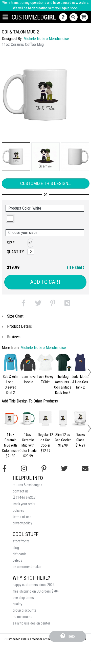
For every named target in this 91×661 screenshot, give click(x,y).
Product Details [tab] (19, 326)
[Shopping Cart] (85, 17)
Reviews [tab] (13, 336)
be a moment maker (27, 567)
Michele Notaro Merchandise (46, 38)
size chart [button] (75, 267)
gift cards (20, 554)
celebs (17, 560)
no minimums (22, 617)
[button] (16, 157)
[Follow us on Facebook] (5, 468)
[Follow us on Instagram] (24, 468)
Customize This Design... (45, 183)
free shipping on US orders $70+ (36, 591)
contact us (21, 491)
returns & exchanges (27, 485)
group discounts (24, 610)
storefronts (21, 541)
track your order (24, 504)
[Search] (75, 17)
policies (18, 510)
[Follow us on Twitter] (64, 468)
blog (16, 548)
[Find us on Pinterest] (44, 468)
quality (17, 604)
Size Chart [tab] (15, 316)
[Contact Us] (64, 17)
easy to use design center (31, 623)
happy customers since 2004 (33, 585)
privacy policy (22, 523)
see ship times (23, 598)
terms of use (22, 517)
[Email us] (85, 468)
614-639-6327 (25, 497)
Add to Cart (45, 282)
